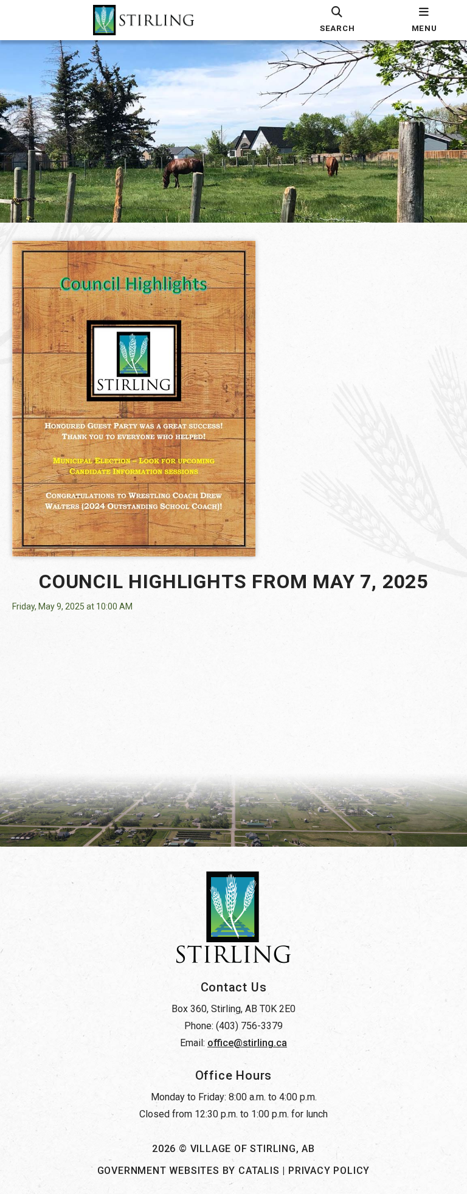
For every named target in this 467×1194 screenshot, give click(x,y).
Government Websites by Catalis (188, 1170)
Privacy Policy (329, 1170)
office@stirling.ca (247, 1043)
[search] (337, 20)
